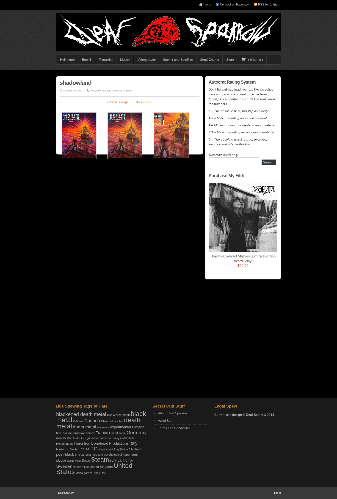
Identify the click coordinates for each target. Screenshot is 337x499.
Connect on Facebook (234, 4)
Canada (92, 420)
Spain (86, 460)
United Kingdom (101, 467)
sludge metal (74, 460)
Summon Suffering (223, 155)
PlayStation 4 (105, 449)
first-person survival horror (75, 433)
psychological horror (117, 454)
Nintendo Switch (68, 449)
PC (93, 449)
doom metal (84, 427)
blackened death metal (81, 414)
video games (84, 473)
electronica (103, 427)
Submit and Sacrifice (178, 59)
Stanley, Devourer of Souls (117, 90)
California (78, 421)
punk (134, 454)
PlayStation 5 (122, 449)
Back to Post (143, 102)
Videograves (147, 59)
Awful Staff (165, 420)
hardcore (105, 438)
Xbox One (100, 472)
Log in (277, 492)
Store (230, 59)
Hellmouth (67, 59)
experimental (120, 427)
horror (78, 443)
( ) (255, 59)
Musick (125, 59)
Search (268, 162)
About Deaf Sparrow (172, 413)
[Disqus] (129, 217)
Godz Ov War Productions (71, 438)
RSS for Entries (268, 4)
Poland (136, 449)
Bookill (86, 59)
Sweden (64, 466)
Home (207, 4)
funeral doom (117, 433)
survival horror (121, 460)
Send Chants (209, 59)
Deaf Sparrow (65, 492)
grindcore (93, 438)
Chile (104, 421)
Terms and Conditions (174, 428)
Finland (138, 427)
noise (84, 449)
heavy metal (119, 438)
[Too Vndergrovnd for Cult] (168, 32)
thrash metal (81, 467)
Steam (100, 459)
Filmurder (106, 59)
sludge (61, 460)
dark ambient (116, 421)
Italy (134, 443)
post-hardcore (94, 454)
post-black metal (70, 454)
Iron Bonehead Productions (106, 443)
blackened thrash (118, 415)
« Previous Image (117, 102)
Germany (137, 432)
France (101, 432)
